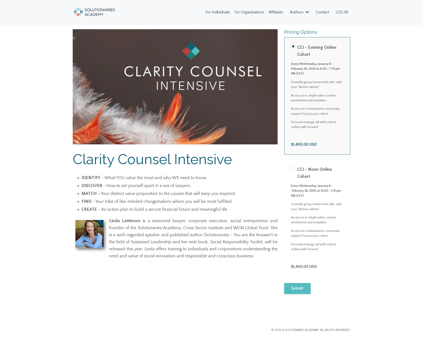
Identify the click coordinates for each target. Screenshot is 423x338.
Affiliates (276, 12)
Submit (297, 288)
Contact (322, 12)
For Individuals (218, 12)
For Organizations (249, 12)
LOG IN (342, 12)
